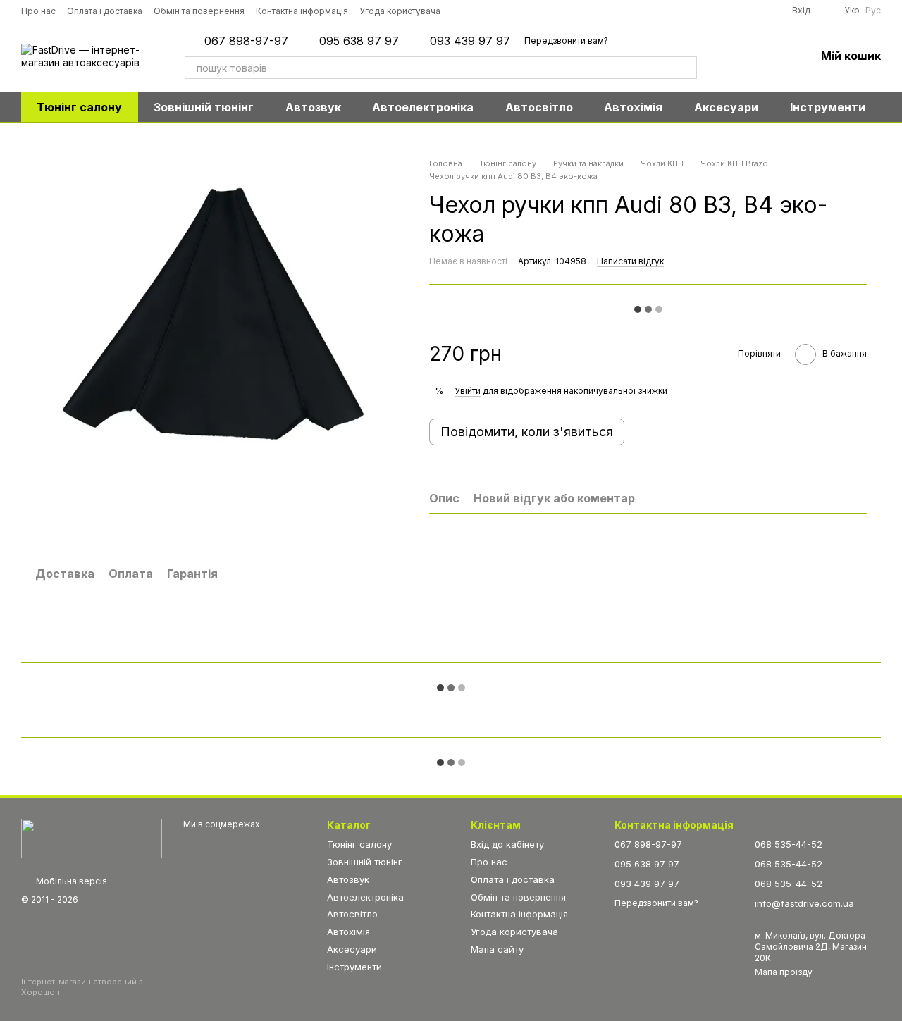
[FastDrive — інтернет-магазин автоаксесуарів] (91, 837)
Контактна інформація (302, 11)
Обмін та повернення (199, 11)
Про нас (38, 11)
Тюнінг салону (79, 107)
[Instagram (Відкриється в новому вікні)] (462, 11)
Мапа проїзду (784, 972)
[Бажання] (767, 56)
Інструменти (827, 107)
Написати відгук (630, 261)
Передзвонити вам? (566, 40)
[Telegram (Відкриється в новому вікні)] (540, 11)
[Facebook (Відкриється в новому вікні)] (501, 11)
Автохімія (633, 107)
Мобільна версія (70, 881)
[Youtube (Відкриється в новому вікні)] (521, 11)
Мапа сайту (497, 949)
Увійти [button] (468, 390)
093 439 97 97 (470, 41)
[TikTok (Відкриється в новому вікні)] (481, 11)
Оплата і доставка (104, 11)
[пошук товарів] (685, 67)
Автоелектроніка (423, 107)
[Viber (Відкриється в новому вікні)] (560, 11)
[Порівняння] (730, 56)
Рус (873, 10)
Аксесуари (726, 107)
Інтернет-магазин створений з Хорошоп (82, 986)
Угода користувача (399, 11)
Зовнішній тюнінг (204, 107)
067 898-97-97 (246, 41)
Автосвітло (539, 107)
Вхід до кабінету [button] (507, 844)
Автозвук (313, 107)
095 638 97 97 (359, 41)
